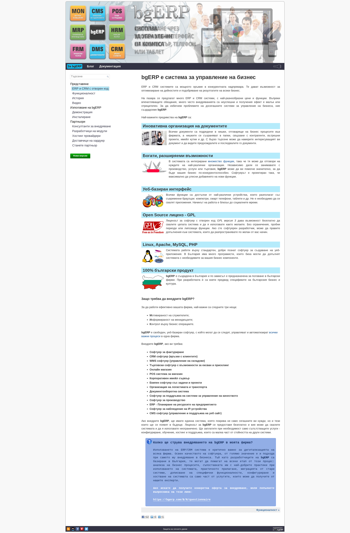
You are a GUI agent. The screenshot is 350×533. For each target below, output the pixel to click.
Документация (110, 66)
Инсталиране (81, 117)
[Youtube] (81, 528)
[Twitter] (86, 528)
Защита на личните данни (175, 529)
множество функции (221, 161)
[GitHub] (72, 528)
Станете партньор (84, 145)
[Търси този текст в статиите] (108, 77)
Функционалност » (267, 509)
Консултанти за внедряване (91, 126)
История (78, 98)
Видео (76, 103)
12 (147, 516)
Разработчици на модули (89, 131)
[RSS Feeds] (68, 528)
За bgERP (75, 66)
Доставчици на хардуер (88, 140)
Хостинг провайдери (86, 136)
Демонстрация (82, 112)
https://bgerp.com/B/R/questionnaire (182, 499)
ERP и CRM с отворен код (90, 88)
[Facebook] (77, 528)
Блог (90, 66)
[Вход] (277, 66)
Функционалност (83, 93)
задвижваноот (278, 529)
